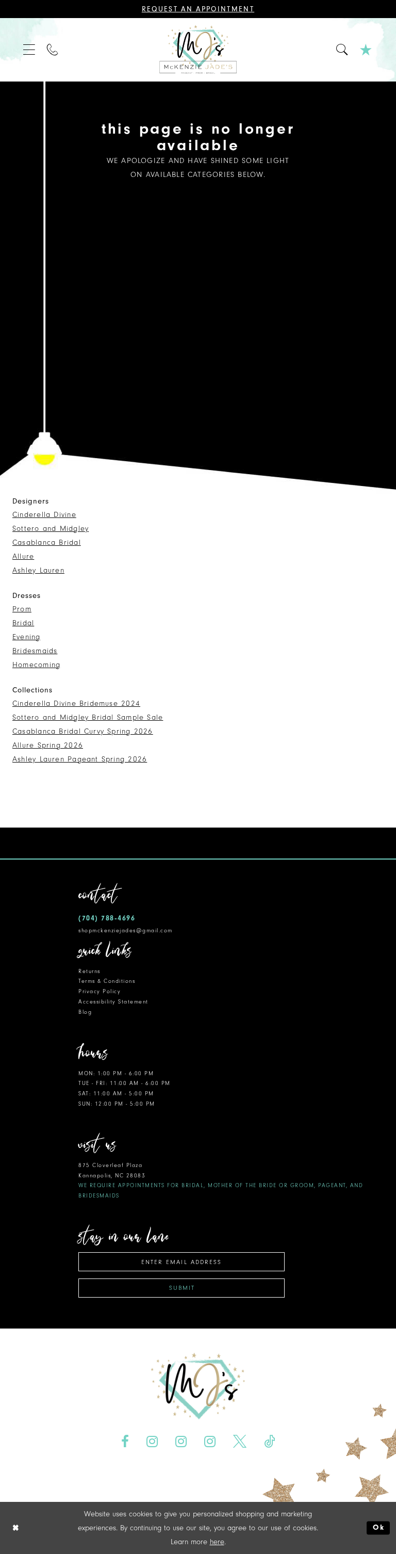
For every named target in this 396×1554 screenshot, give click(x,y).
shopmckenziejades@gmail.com (125, 930)
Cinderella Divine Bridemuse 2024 (76, 703)
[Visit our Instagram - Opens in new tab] (152, 1441)
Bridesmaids (34, 650)
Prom (21, 609)
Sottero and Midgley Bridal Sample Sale (87, 717)
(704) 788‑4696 (106, 918)
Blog (85, 1012)
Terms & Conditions (106, 981)
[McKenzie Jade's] (198, 49)
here (217, 1541)
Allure (23, 556)
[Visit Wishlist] (366, 50)
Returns (89, 971)
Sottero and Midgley (50, 528)
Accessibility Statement (113, 1001)
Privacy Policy (99, 991)
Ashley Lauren (38, 570)
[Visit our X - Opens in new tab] (239, 1441)
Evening (26, 637)
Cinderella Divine (44, 514)
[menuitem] (29, 50)
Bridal (23, 623)
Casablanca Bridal (46, 542)
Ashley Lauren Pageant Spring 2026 (79, 759)
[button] (29, 50)
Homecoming (36, 664)
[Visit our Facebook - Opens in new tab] (125, 1441)
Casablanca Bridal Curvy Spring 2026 (82, 731)
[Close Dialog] (16, 1528)
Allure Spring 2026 (47, 745)
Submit (182, 1287)
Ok (379, 1528)
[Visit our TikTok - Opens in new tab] (269, 1441)
